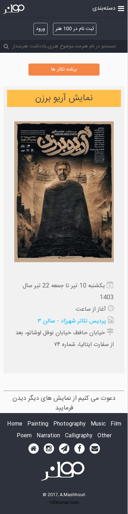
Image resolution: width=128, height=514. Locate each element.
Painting (37, 424)
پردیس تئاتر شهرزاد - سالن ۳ (72, 321)
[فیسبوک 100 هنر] (79, 448)
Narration (48, 436)
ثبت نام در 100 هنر (74, 29)
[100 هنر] (14, 9)
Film (116, 424)
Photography (69, 424)
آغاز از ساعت (91, 309)
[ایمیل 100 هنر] (95, 448)
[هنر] (121, 8)
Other (104, 436)
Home (14, 424)
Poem (24, 436)
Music (98, 424)
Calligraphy (78, 436)
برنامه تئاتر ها (64, 69)
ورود (40, 29)
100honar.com (64, 502)
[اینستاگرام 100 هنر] (49, 448)
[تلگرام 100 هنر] (64, 448)
